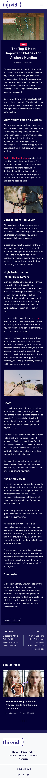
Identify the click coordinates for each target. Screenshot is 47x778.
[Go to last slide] (6, 694)
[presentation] (23, 683)
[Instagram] (28, 775)
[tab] (19, 721)
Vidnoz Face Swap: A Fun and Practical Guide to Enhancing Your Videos (21, 705)
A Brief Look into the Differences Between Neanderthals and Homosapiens (36, 640)
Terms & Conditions (17, 755)
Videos (23, 44)
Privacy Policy (28, 752)
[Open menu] (41, 4)
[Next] (40, 694)
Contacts (23, 759)
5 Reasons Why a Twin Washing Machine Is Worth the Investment (10, 639)
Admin (18, 63)
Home (15, 752)
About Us (34, 755)
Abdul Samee (13, 713)
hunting (16, 620)
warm (40, 318)
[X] (23, 775)
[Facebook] (19, 775)
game (7, 620)
